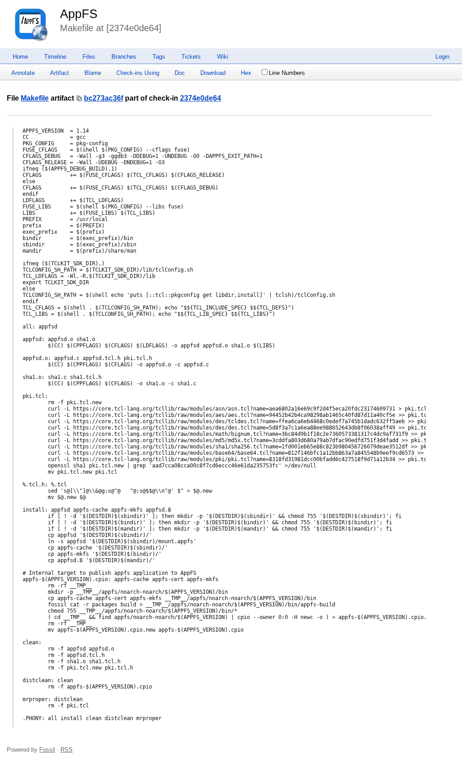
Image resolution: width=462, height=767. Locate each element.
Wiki (222, 56)
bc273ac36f (103, 98)
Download (213, 72)
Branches (123, 56)
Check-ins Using (137, 72)
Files (89, 56)
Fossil (47, 749)
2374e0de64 (200, 98)
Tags (158, 56)
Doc (180, 72)
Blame (92, 72)
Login (442, 56)
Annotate (23, 72)
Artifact (59, 72)
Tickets (191, 56)
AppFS (78, 14)
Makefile (35, 98)
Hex (246, 72)
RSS (66, 749)
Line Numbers (287, 72)
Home (20, 56)
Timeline (55, 56)
